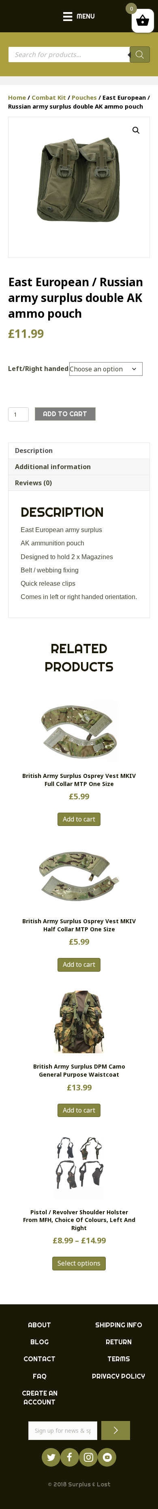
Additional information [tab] (53, 466)
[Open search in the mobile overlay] (79, 54)
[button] (136, 130)
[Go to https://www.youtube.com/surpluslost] (107, 1457)
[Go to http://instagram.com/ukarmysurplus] (88, 1457)
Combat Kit (49, 97)
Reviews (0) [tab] (33, 482)
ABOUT (39, 1325)
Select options (79, 1263)
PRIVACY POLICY (118, 1376)
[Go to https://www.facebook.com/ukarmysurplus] (69, 1457)
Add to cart (65, 414)
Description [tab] (34, 450)
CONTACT (39, 1359)
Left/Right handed (38, 368)
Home (17, 97)
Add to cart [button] (79, 819)
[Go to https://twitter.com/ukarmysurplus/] (51, 1457)
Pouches (84, 97)
